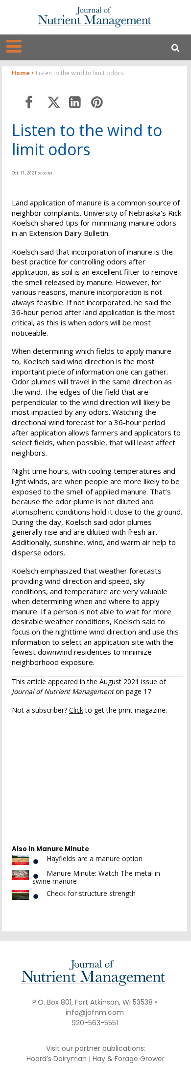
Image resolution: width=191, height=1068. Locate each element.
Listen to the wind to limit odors (87, 139)
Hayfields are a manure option (95, 858)
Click (76, 710)
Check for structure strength (91, 893)
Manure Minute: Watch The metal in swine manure (96, 876)
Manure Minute (62, 849)
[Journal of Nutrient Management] (94, 17)
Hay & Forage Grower (129, 1059)
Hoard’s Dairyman (56, 1059)
